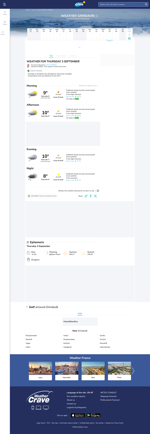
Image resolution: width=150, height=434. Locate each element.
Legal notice (40, 423)
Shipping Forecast (108, 396)
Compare (72, 55)
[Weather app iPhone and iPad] (78, 415)
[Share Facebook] (90, 196)
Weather (28, 10)
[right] (133, 371)
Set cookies (100, 423)
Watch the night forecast (88, 86)
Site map (55, 423)
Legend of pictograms (76, 407)
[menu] (5, 4)
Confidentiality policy (87, 423)
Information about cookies (69, 423)
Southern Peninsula (42, 10)
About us (71, 400)
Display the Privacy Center (114, 423)
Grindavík (50, 10)
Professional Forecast (109, 400)
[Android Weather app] (94, 415)
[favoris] (97, 15)
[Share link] (86, 196)
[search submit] (146, 4)
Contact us (71, 403)
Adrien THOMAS (50, 65)
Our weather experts (76, 396)
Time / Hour (61, 55)
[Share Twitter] (95, 196)
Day (51, 55)
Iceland (33, 10)
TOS (48, 423)
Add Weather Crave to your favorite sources (43, 196)
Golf (80, 313)
